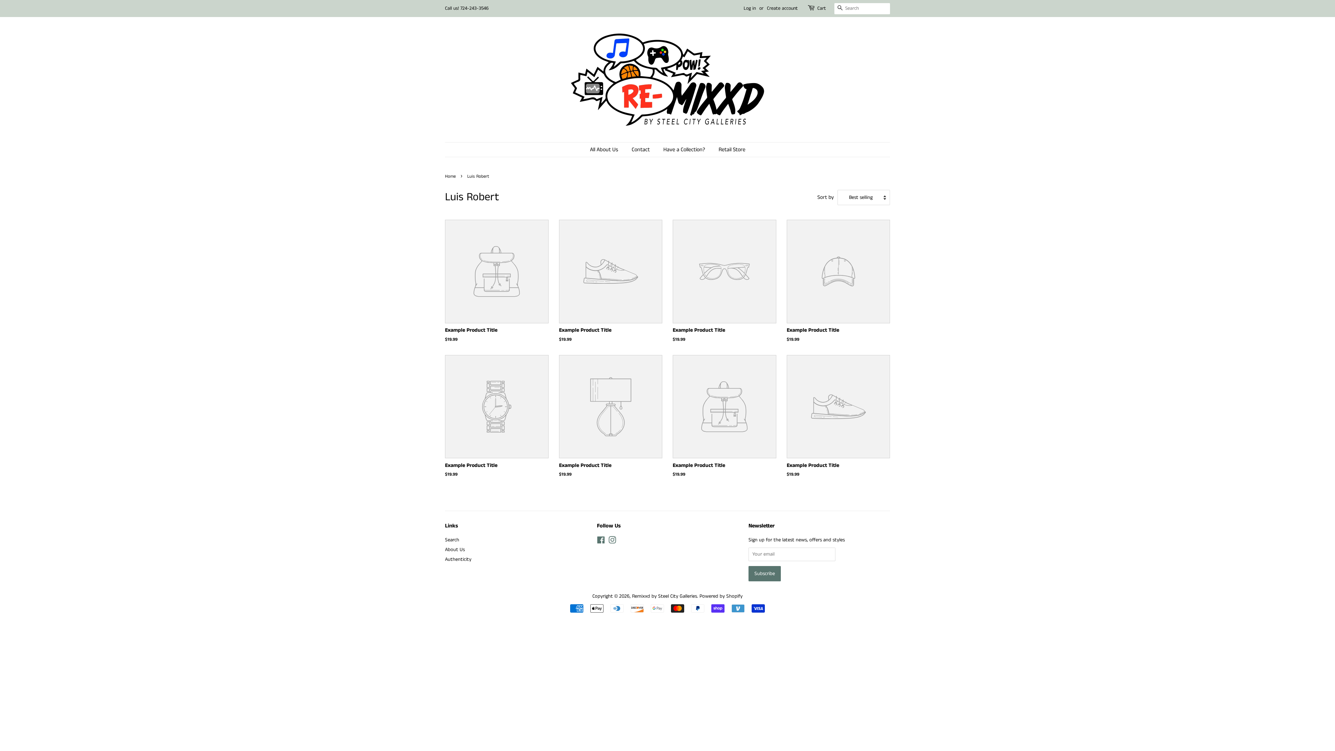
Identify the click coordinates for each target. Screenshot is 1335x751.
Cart (821, 8)
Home (450, 176)
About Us (455, 549)
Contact (641, 150)
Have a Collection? (684, 150)
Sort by (825, 197)
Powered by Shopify (721, 596)
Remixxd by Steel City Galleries (664, 596)
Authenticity (458, 559)
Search (452, 539)
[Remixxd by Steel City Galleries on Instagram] (612, 541)
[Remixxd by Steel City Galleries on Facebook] (601, 541)
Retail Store (732, 150)
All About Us (604, 150)
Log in (750, 8)
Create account (782, 8)
